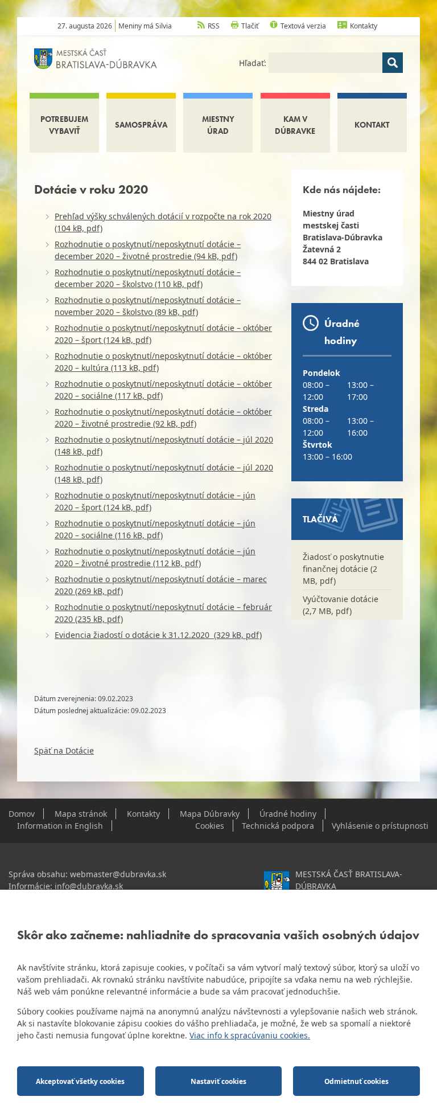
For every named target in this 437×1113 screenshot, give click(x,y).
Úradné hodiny (287, 813)
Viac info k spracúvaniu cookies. (249, 1035)
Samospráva (141, 125)
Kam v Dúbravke (295, 125)
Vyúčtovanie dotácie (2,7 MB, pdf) (340, 605)
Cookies (209, 825)
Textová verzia (303, 26)
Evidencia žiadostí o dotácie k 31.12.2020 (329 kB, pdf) (158, 634)
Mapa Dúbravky (210, 813)
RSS (214, 26)
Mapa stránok (81, 813)
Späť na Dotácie (64, 750)
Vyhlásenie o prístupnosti (380, 825)
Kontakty (363, 26)
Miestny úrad (218, 125)
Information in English (60, 825)
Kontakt (371, 125)
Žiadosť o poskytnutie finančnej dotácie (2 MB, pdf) (343, 568)
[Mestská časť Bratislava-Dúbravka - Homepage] (95, 57)
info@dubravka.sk (89, 886)
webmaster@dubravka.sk (118, 874)
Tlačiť (249, 26)
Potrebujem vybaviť (64, 125)
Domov (22, 813)
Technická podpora (278, 825)
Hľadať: (254, 63)
